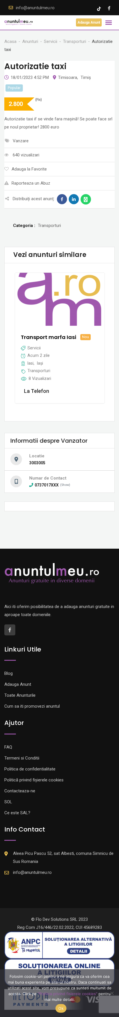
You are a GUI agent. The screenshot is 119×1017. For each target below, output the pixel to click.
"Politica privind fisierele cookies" (67, 993)
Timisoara (67, 77)
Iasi (30, 363)
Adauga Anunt (88, 22)
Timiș (86, 77)
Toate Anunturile (20, 695)
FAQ (8, 747)
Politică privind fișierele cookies (34, 780)
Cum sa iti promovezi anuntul (32, 706)
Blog (8, 673)
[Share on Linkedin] (74, 199)
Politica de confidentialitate (29, 769)
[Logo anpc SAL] (59, 945)
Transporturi (38, 370)
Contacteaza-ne (19, 790)
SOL (8, 801)
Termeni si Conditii (21, 758)
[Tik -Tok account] (99, 8)
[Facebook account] (109, 8)
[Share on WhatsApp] (86, 199)
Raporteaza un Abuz (31, 183)
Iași (40, 363)
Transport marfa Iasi (48, 337)
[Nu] (112, 993)
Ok (61, 1008)
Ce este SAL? (17, 812)
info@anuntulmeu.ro (35, 7)
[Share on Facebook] (62, 199)
